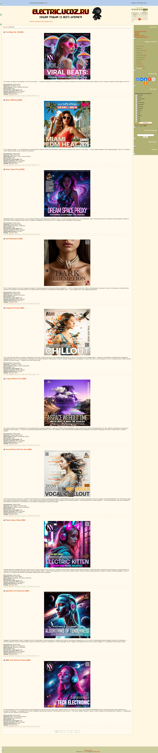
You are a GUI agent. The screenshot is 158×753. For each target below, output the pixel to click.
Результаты (138, 124)
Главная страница (34, 21)
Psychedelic (139, 57)
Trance (138, 66)
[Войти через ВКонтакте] (141, 79)
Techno (140, 110)
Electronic (11, 95)
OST (137, 64)
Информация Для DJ (141, 37)
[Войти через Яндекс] (149, 79)
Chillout (140, 115)
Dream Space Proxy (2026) (15, 169)
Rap (137, 48)
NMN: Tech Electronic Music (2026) (18, 660)
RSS (46, 3)
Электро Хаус (88, 750)
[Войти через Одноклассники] (145, 83)
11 (134, 15)
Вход (51, 21)
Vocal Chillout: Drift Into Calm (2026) (19, 449)
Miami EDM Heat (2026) (14, 100)
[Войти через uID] (137, 79)
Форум (137, 34)
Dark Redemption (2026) (14, 239)
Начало (5, 27)
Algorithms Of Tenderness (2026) (17, 591)
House (138, 46)
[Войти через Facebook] (145, 79)
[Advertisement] (80, 24)
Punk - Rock (140, 50)
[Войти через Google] (153, 79)
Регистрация (44, 21)
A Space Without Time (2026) (16, 379)
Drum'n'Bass (140, 55)
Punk (139, 112)
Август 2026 (140, 7)
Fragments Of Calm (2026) (15, 308)
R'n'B (137, 53)
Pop (139, 117)
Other (139, 121)
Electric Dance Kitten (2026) (15, 520)
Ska (137, 61)
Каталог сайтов (140, 35)
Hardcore (140, 106)
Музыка (137, 33)
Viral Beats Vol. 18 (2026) (14, 32)
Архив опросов (147, 124)
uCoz (84, 751)
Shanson (140, 95)
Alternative (139, 59)
